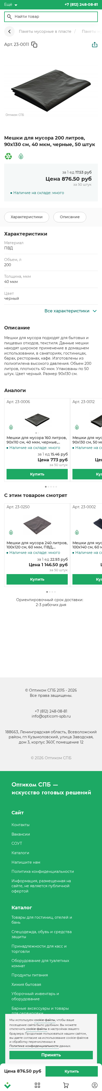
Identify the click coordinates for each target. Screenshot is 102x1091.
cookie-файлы (44, 1020)
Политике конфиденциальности (34, 1046)
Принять (51, 1054)
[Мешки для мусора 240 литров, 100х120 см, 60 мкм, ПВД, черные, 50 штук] (37, 525)
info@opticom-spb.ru (51, 716)
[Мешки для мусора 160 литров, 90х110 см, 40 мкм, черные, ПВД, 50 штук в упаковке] (37, 420)
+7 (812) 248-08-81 (51, 711)
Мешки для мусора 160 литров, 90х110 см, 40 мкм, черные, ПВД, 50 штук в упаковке (37, 440)
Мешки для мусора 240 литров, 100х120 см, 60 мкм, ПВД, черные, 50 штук (37, 545)
